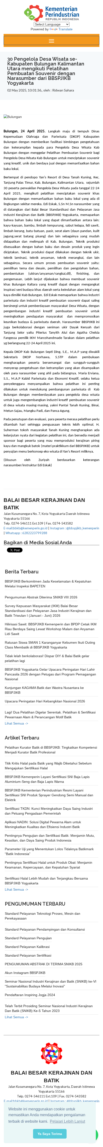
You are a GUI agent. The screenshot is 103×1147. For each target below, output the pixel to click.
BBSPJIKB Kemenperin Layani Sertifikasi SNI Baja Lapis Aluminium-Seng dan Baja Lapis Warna (47, 779)
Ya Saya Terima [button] (50, 1134)
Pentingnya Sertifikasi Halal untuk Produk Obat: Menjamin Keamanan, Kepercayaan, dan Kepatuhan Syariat (48, 865)
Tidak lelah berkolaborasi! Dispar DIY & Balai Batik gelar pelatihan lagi (47, 658)
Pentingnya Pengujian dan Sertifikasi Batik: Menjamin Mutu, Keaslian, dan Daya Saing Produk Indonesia (50, 838)
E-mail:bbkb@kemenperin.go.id (25, 528)
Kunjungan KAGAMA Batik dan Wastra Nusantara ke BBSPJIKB (44, 690)
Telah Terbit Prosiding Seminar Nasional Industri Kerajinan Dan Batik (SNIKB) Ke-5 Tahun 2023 (49, 1008)
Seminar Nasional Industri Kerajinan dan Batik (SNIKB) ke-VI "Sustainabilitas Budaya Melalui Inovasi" (50, 983)
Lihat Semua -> (16, 723)
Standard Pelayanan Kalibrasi (27, 947)
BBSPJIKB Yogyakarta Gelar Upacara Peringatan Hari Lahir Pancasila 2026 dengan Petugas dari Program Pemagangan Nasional (50, 674)
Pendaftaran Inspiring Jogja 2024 (30, 995)
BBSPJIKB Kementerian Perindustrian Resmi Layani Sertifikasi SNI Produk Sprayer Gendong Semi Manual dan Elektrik (49, 795)
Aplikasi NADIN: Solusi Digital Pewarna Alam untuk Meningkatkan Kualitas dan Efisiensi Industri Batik (43, 824)
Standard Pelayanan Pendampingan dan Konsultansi (45, 929)
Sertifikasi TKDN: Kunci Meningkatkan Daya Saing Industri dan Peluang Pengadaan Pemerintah (49, 811)
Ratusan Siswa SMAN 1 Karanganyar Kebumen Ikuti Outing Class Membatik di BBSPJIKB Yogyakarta (50, 645)
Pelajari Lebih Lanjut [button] (67, 1121)
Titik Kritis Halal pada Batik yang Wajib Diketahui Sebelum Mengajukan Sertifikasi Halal (48, 765)
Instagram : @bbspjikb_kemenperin (74, 528)
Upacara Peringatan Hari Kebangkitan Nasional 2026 (45, 701)
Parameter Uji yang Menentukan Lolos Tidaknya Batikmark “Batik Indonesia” (49, 851)
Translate (65, 29)
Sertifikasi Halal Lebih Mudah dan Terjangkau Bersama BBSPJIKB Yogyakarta (46, 880)
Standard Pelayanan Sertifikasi (28, 955)
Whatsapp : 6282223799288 (26, 533)
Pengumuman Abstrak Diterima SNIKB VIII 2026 (41, 597)
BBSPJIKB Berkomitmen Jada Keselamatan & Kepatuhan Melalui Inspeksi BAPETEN (48, 583)
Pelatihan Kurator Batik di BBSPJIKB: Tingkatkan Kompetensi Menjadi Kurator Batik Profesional (51, 749)
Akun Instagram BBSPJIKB (25, 973)
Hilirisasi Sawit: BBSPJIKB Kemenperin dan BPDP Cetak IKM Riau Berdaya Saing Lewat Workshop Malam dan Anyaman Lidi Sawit (51, 629)
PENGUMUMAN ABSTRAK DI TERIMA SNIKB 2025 (43, 964)
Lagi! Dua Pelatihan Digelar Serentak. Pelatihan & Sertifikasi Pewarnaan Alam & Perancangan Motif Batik (50, 714)
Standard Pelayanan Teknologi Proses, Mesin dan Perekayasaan (42, 916)
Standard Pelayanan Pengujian (28, 938)
